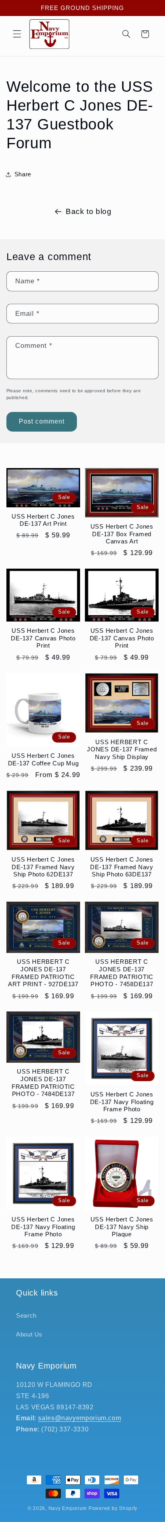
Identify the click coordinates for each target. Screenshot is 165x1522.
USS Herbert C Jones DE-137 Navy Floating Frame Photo (122, 1102)
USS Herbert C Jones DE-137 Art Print (43, 520)
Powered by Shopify (113, 1508)
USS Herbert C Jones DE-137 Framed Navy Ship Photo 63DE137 (121, 867)
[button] (17, 34)
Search (26, 1315)
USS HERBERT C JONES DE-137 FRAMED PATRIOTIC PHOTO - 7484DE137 (43, 1082)
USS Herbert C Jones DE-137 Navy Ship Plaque (122, 1227)
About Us (29, 1334)
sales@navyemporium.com (79, 1418)
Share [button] (22, 174)
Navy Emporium (67, 1508)
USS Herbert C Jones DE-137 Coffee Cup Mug (43, 759)
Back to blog (89, 211)
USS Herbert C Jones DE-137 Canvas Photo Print (43, 638)
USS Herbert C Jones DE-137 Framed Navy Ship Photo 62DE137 (43, 867)
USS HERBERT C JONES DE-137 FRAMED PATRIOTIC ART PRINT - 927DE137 (43, 972)
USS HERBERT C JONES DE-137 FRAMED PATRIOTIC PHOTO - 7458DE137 (121, 972)
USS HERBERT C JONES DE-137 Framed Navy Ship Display (122, 750)
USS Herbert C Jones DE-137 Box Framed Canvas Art (122, 534)
